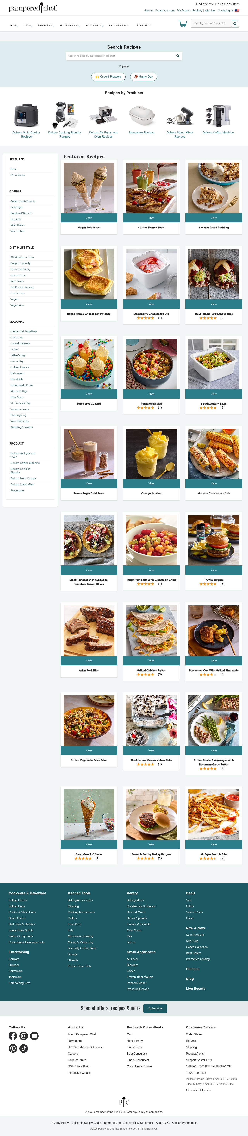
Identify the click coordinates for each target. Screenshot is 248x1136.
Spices (131, 942)
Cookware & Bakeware (27, 893)
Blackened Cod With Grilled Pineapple (214, 670)
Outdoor (14, 965)
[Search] (235, 23)
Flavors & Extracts (139, 924)
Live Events (144, 26)
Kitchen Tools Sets (79, 966)
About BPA (163, 1122)
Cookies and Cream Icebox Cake (151, 760)
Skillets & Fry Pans (21, 936)
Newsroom (75, 1040)
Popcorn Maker (136, 983)
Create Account (165, 10)
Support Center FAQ (199, 1060)
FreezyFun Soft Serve (89, 854)
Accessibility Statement (138, 1122)
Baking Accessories (80, 900)
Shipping (191, 1047)
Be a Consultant (119, 26)
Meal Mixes (134, 930)
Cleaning (73, 906)
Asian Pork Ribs (89, 670)
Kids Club (192, 941)
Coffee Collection (197, 947)
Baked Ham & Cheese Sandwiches (88, 314)
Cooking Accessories (81, 912)
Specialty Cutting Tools (82, 948)
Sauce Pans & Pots (21, 930)
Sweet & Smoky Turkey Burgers (151, 854)
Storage (73, 954)
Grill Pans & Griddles (22, 924)
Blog (190, 979)
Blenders (132, 965)
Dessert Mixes (136, 912)
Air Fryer (132, 959)
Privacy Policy (60, 1122)
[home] (124, 1101)
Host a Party (135, 1040)
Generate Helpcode (198, 1090)
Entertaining (19, 952)
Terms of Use (112, 1122)
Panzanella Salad (151, 403)
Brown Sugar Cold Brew (88, 493)
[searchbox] (124, 56)
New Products (195, 935)
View (89, 217)
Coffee (131, 971)
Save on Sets (194, 912)
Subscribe (155, 1008)
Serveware (15, 971)
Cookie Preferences (184, 1122)
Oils (129, 936)
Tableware (15, 977)
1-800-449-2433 (196, 1072)
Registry (197, 10)
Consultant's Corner (139, 1066)
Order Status (194, 1034)
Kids (70, 930)
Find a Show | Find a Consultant (217, 4)
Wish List (210, 10)
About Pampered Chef (82, 1034)
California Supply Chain (86, 1122)
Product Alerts (195, 1053)
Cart (129, 1034)
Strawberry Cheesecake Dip (151, 314)
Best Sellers (193, 953)
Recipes (192, 969)
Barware (14, 959)
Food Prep (74, 924)
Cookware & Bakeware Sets (27, 942)
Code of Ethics (77, 1060)
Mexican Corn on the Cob (213, 493)
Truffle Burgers (213, 580)
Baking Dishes (18, 900)
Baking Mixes (135, 900)
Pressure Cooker (138, 989)
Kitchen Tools (79, 893)
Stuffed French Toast (151, 227)
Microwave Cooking (80, 936)
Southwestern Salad (214, 403)
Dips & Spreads (137, 918)
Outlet (190, 918)
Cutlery (72, 918)
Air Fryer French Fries (213, 854)
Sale (189, 900)
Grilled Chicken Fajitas (151, 670)
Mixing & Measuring (80, 942)
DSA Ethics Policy (79, 1066)
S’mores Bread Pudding (214, 227)
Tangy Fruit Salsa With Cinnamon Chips (151, 580)
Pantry (132, 893)
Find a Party (134, 1047)
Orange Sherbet (151, 493)
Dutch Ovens (17, 918)
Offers (190, 906)
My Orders (183, 10)
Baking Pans (17, 906)
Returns (191, 1040)
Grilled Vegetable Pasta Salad (89, 760)
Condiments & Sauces (141, 906)
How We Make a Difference (85, 1047)
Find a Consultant (138, 1060)
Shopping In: (226, 10)
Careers (73, 1053)
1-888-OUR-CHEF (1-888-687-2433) (209, 1066)
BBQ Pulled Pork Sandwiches (214, 314)
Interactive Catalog (198, 959)
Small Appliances (141, 952)
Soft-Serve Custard (89, 403)
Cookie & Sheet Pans (22, 912)
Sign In (148, 10)
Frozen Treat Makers (140, 977)
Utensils (73, 960)
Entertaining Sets (19, 983)
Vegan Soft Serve (89, 227)
